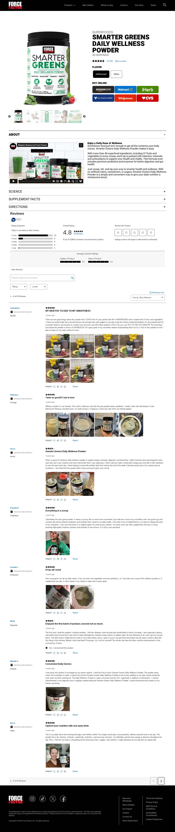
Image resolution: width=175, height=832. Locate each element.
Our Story (139, 5)
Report (75, 386)
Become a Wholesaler (127, 799)
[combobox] (150, 298)
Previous (9, 116)
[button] (118, 232)
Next (84, 116)
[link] (78, 233)
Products (68, 5)
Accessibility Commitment (151, 814)
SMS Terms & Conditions (151, 807)
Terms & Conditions (154, 798)
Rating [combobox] (15, 287)
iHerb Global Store (130, 820)
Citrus (116, 74)
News (153, 5)
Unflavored (101, 74)
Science (124, 5)
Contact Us (127, 816)
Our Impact (127, 808)
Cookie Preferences (154, 819)
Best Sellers (88, 5)
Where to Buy (107, 5)
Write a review (120, 61)
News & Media (128, 804)
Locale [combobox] (35, 287)
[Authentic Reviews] (16, 220)
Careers (125, 812)
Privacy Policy (152, 802)
